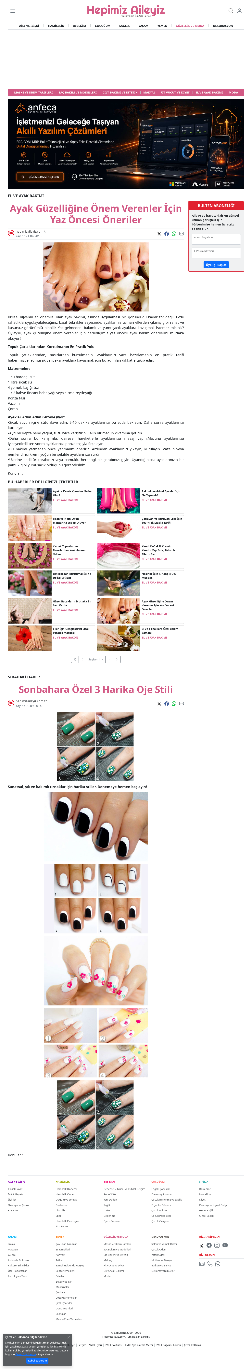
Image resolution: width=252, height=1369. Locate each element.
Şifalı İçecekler (64, 1303)
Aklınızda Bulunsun (19, 1260)
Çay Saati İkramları (66, 1244)
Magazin (13, 1249)
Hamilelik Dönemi (66, 1189)
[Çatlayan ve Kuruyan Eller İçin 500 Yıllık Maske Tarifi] (118, 528)
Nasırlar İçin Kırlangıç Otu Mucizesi (159, 576)
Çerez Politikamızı (25, 1354)
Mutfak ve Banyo (161, 1260)
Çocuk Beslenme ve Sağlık (166, 1199)
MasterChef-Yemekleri (69, 1319)
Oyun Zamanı (112, 1221)
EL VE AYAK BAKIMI (65, 500)
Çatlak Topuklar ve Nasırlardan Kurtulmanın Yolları (69, 550)
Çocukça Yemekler (66, 1297)
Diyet (202, 1199)
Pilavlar (60, 1276)
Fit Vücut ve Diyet (114, 1265)
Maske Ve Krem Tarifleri (117, 1244)
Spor (58, 1216)
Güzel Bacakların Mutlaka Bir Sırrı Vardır (72, 603)
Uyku (107, 1210)
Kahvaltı (60, 1255)
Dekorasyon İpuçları (163, 1271)
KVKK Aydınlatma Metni (139, 1345)
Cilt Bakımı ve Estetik (116, 1255)
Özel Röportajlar (17, 1271)
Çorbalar (61, 1292)
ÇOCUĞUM (102, 26)
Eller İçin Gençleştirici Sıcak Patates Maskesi (71, 631)
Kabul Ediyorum (37, 1360)
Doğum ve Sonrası (66, 1199)
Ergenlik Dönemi (161, 1205)
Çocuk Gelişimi (160, 1221)
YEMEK (162, 26)
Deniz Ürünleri (64, 1308)
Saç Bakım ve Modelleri (117, 1249)
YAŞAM (143, 26)
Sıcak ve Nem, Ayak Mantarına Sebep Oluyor (69, 521)
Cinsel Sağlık (206, 1216)
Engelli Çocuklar (160, 1189)
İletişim (82, 1345)
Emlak (11, 1244)
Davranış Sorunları (162, 1194)
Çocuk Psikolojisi (161, 1216)
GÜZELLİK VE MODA (190, 26)
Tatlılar (59, 1260)
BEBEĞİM (79, 26)
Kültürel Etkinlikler (18, 1265)
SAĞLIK (124, 26)
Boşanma (13, 1210)
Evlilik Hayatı (15, 1194)
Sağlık (107, 1205)
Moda (107, 1276)
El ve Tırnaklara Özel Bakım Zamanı (160, 631)
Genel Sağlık (206, 1210)
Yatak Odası (158, 1255)
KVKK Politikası (113, 1345)
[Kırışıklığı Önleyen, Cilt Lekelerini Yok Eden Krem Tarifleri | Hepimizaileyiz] (118, 555)
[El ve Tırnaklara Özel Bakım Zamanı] (118, 638)
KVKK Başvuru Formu (168, 1345)
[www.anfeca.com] (126, 144)
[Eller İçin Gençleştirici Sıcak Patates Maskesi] (30, 638)
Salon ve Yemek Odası (164, 1244)
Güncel (12, 1255)
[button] (12, 11)
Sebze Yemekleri (65, 1271)
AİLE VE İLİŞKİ (29, 26)
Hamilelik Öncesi (65, 1194)
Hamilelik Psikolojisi (67, 1221)
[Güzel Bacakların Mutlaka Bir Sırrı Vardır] (30, 610)
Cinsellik (60, 1210)
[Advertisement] (126, 59)
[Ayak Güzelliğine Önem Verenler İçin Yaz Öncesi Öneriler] (118, 610)
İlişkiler (12, 1199)
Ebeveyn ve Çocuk (18, 1205)
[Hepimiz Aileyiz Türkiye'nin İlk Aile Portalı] (125, 10)
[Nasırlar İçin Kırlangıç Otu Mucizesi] (118, 583)
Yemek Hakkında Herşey (70, 1265)
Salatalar (61, 1314)
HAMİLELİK (56, 26)
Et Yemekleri (63, 1249)
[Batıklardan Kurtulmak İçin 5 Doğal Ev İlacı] (30, 583)
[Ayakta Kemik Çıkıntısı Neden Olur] (30, 500)
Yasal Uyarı (95, 1345)
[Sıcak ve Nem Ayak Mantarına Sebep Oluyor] (30, 528)
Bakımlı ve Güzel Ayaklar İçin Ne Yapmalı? (161, 493)
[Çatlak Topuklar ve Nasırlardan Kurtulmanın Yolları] (30, 555)
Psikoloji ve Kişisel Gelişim (214, 1205)
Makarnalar (62, 1287)
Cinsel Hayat (15, 1189)
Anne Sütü (110, 1194)
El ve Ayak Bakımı (114, 1271)
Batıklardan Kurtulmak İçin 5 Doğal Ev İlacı (72, 576)
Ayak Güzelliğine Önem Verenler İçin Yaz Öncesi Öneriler (158, 605)
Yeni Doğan (110, 1199)
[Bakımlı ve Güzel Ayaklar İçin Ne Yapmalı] (118, 500)
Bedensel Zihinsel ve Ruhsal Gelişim (124, 1189)
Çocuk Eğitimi (159, 1210)
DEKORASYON (223, 26)
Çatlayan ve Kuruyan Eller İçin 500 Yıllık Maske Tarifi (162, 521)
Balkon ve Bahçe (161, 1265)
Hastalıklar (205, 1194)
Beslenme (61, 1205)
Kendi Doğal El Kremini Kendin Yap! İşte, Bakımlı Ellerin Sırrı (158, 550)
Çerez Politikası (192, 1345)
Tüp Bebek (62, 1226)
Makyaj (108, 1260)
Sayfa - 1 (94, 659)
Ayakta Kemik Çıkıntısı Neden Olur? (73, 493)
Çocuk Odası (158, 1249)
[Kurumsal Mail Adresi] (202, 1263)
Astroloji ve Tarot (18, 1276)
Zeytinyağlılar (64, 1281)
